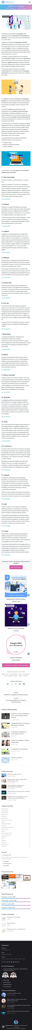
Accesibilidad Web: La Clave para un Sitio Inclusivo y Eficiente (20, 724)
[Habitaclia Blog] (12, 878)
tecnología (25, 675)
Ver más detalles (5, 199)
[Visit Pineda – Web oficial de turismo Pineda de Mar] (12, 885)
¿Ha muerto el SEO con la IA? (14, 774)
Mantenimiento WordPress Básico (16, 599)
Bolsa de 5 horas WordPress (16, 628)
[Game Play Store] (5, 885)
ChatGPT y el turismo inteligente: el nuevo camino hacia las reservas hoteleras (20, 715)
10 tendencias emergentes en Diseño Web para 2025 (19, 733)
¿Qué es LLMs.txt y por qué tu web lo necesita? (18, 791)
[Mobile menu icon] (30, 2)
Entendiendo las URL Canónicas (19, 749)
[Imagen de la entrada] (5, 716)
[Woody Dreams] (27, 878)
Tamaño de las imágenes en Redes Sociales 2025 (20, 741)
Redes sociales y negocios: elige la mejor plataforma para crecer (17, 780)
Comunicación (6, 16)
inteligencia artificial (26, 674)
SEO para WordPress (16, 658)
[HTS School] (19, 878)
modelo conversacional (9, 675)
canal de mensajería (13, 674)
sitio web (16, 675)
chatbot (19, 674)
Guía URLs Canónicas (16, 757)
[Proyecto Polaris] (5, 878)
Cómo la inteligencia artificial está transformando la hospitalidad (15, 786)
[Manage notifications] (3, 1027)
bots (7, 674)
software (20, 675)
